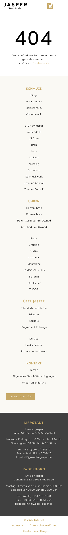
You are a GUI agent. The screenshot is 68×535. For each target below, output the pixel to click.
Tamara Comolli (34, 189)
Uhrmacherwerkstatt (34, 351)
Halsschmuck (34, 107)
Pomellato (34, 170)
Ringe (34, 95)
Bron (34, 144)
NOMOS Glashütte (34, 270)
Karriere (34, 320)
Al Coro (34, 138)
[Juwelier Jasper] (15, 6)
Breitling (34, 244)
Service (33, 338)
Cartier (34, 251)
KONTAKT (33, 363)
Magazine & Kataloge (34, 327)
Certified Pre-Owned (34, 227)
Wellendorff (34, 132)
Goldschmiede (34, 345)
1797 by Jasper (34, 125)
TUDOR (34, 289)
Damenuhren (34, 214)
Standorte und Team (34, 308)
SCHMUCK (34, 88)
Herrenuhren (34, 207)
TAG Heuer (34, 283)
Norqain (34, 276)
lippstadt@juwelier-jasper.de (34, 457)
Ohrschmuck (34, 114)
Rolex (33, 238)
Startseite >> (41, 63)
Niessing (34, 163)
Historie (34, 314)
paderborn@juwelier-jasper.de (34, 503)
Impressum (17, 525)
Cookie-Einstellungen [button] (36, 531)
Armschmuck (34, 101)
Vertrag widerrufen (21, 396)
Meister (34, 157)
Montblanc (34, 263)
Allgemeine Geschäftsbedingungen (34, 376)
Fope (34, 151)
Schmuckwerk (34, 176)
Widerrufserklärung (34, 382)
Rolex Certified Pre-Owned (34, 220)
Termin (34, 370)
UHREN (34, 201)
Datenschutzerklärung (43, 525)
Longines (34, 257)
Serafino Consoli (34, 183)
